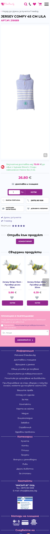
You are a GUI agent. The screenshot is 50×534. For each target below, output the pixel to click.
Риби (25, 464)
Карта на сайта (25, 409)
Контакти (25, 404)
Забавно (25, 422)
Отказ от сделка (25, 395)
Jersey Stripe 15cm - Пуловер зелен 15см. (12, 285)
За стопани (25, 473)
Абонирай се (24, 340)
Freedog (8, 221)
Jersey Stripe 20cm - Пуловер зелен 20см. (37, 285)
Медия (25, 413)
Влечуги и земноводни (25, 459)
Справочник (25, 427)
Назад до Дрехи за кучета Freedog (20, 11)
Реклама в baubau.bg (25, 355)
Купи (34, 192)
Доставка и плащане (25, 360)
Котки (25, 445)
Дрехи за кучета (12, 217)
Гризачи (25, 455)
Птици (25, 450)
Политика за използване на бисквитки (25, 378)
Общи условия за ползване (25, 369)
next (45, 282)
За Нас (25, 399)
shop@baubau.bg (28, 490)
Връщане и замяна (25, 364)
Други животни (25, 469)
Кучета (25, 441)
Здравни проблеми (25, 432)
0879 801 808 (27, 488)
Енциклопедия (25, 418)
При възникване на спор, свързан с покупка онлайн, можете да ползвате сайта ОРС (25, 384)
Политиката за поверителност (29, 325)
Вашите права (25, 390)
